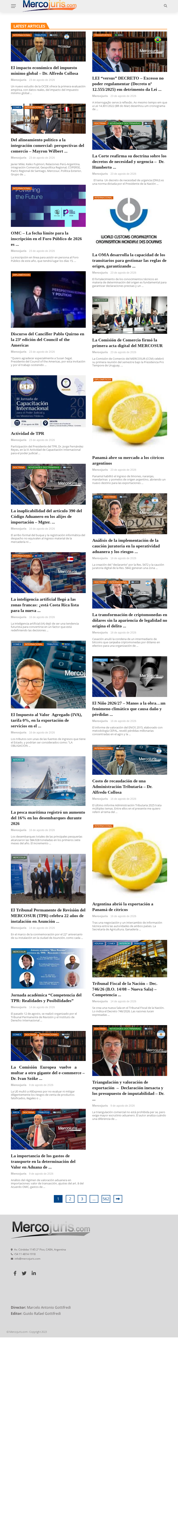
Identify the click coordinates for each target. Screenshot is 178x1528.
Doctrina (100, 123)
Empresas (100, 660)
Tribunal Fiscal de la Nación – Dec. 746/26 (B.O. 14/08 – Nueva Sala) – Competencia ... (124, 989)
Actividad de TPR (27, 433)
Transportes (102, 35)
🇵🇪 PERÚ (51, 107)
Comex (17, 107)
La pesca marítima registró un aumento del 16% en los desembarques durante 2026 (48, 818)
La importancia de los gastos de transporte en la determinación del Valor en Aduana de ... (43, 1161)
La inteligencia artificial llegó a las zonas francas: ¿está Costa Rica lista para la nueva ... (45, 605)
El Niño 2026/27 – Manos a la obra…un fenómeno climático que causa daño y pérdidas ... (128, 709)
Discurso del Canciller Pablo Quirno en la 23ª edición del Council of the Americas (47, 339)
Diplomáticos (21, 275)
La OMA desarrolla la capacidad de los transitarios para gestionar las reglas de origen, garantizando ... (129, 260)
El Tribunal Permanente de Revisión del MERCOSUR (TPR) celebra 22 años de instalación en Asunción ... (48, 916)
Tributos (40, 35)
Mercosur (100, 300)
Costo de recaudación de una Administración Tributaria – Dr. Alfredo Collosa (122, 786)
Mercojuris (18, 79)
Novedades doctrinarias (125, 123)
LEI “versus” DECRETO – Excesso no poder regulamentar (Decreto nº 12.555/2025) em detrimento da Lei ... (128, 84)
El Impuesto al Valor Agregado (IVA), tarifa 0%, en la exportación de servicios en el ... (46, 720)
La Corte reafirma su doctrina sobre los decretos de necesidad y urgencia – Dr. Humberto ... (129, 161)
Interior (18, 760)
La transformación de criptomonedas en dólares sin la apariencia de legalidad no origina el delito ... (129, 620)
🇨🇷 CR (38, 556)
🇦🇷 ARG (54, 35)
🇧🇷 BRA (119, 35)
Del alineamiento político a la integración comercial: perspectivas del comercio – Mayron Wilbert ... (47, 145)
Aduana (99, 943)
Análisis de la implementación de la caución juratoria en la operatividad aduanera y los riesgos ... (126, 546)
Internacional (22, 35)
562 (106, 1198)
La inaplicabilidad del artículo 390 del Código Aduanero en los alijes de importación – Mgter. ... (46, 516)
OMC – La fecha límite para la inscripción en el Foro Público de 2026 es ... (46, 239)
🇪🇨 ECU (65, 644)
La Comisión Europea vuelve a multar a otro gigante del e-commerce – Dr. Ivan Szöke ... (48, 1073)
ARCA (97, 497)
